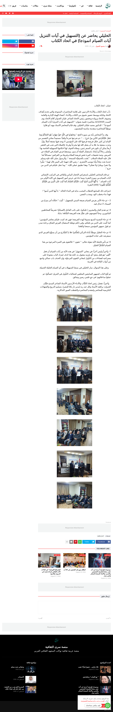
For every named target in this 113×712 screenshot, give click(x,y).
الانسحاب (21, 677)
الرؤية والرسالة (98, 13)
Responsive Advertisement (56, 22)
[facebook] (13, 13)
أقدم (40, 618)
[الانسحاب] (30, 679)
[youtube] (6, 13)
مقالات (35, 6)
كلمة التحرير (107, 13)
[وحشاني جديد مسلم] (30, 669)
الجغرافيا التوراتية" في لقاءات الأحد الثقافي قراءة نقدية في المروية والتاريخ (50, 572)
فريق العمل (11, 6)
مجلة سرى (47, 6)
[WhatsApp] (80, 542)
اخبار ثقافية (94, 31)
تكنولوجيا (72, 6)
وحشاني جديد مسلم (17, 667)
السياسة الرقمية (73, 13)
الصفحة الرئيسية (105, 31)
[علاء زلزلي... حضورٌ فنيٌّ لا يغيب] (105, 669)
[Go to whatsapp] (107, 705)
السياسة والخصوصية (86, 13)
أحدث (108, 618)
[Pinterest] (75, 542)
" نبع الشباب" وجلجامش (91, 677)
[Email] (71, 542)
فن (82, 6)
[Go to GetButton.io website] (107, 709)
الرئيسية (99, 6)
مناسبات (24, 6)
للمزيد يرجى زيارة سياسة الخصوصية (93, 701)
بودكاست (60, 6)
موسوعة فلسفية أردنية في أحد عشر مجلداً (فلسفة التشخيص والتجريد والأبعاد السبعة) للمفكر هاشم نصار (101, 573)
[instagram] (2, 13)
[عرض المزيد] (67, 542)
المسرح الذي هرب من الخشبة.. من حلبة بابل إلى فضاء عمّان (14, 688)
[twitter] (9, 13)
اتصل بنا (65, 13)
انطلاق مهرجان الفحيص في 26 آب (75, 570)
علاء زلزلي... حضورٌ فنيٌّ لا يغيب (88, 667)
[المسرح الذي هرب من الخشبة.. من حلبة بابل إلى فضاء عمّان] (30, 689)
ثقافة (90, 6)
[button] (9, 6)
